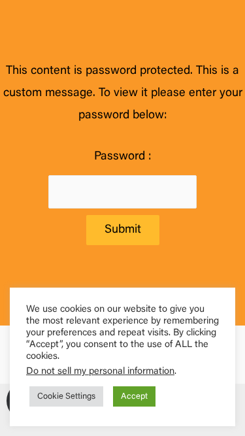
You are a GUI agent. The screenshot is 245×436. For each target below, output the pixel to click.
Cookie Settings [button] (66, 396)
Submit (123, 230)
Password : (123, 157)
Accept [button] (134, 396)
